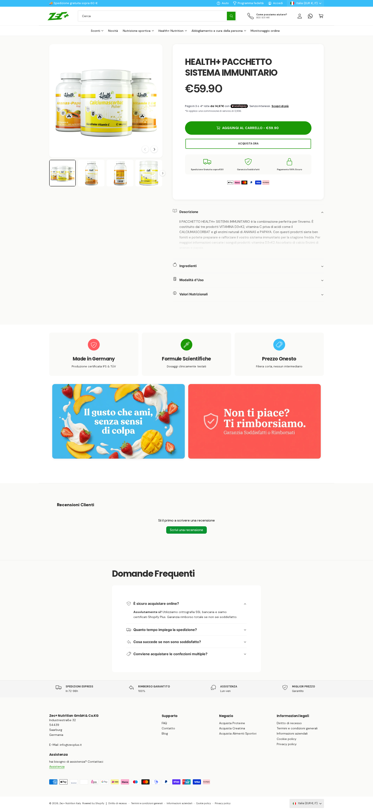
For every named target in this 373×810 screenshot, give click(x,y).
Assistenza (57, 766)
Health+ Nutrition (170, 31)
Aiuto (225, 3)
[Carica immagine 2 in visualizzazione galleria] (91, 173)
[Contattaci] (310, 16)
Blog (165, 733)
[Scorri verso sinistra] (145, 149)
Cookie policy (286, 739)
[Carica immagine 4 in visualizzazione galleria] (148, 173)
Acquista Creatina (232, 728)
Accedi (278, 3)
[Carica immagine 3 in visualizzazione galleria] (120, 173)
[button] (321, 16)
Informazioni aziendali (292, 733)
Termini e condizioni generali (297, 728)
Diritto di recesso (289, 723)
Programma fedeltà (251, 3)
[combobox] (157, 16)
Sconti (95, 31)
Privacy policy (287, 744)
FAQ (164, 723)
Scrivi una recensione (186, 530)
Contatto (168, 728)
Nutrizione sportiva (136, 31)
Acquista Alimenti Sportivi (237, 733)
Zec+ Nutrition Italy (70, 803)
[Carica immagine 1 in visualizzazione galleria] (62, 173)
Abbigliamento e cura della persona (217, 31)
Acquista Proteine (232, 723)
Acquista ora (248, 144)
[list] (186, 354)
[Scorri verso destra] (154, 149)
